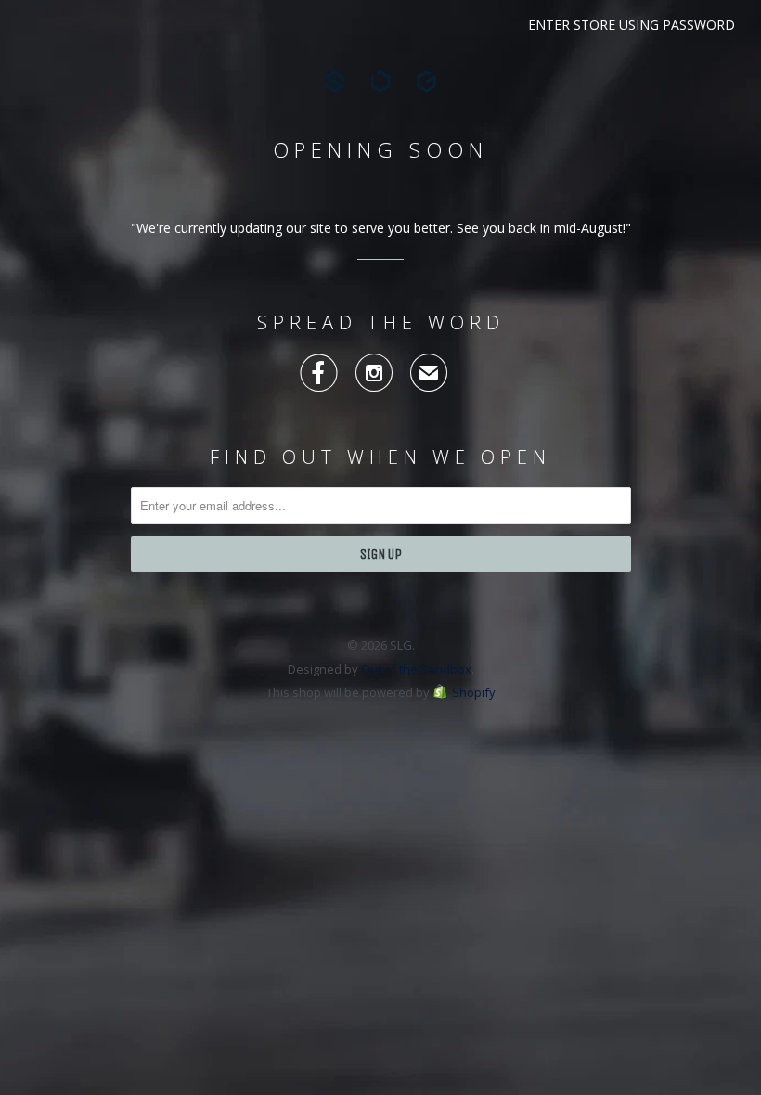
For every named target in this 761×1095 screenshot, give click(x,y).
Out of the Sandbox (416, 669)
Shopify (474, 692)
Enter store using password (631, 24)
